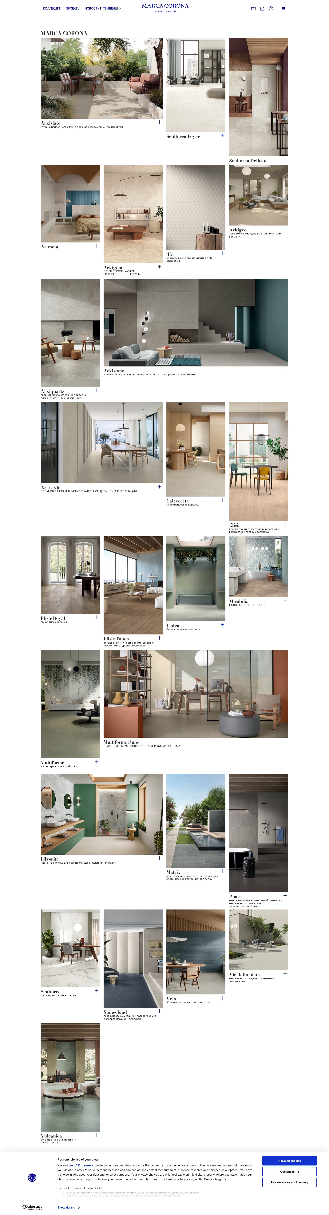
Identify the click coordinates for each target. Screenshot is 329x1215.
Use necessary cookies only (289, 1182)
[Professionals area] (271, 8)
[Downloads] (262, 9)
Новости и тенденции (103, 8)
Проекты (73, 8)
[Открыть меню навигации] (283, 8)
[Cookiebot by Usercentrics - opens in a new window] (32, 1207)
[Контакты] (253, 8)
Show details (66, 1207)
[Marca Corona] (165, 8)
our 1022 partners (81, 1165)
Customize (287, 1171)
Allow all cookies (289, 1160)
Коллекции (52, 8)
